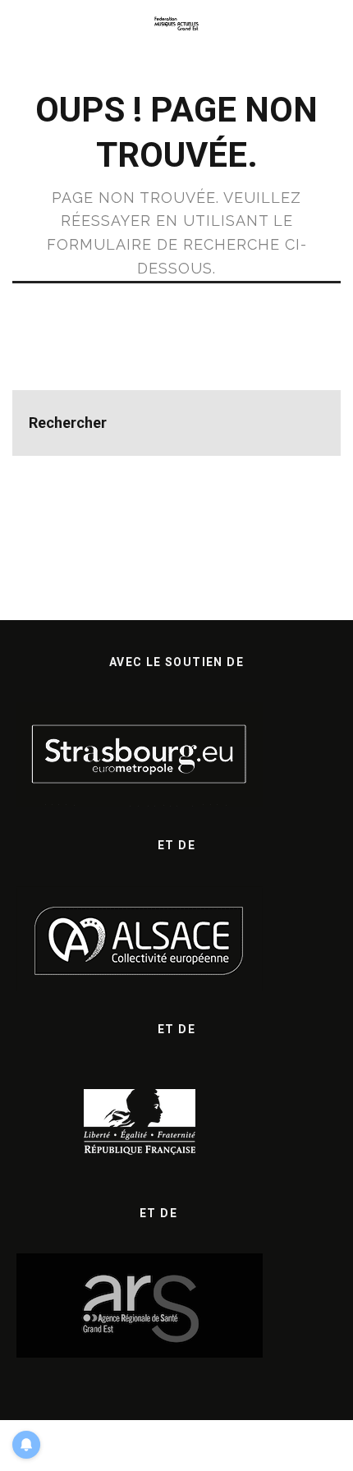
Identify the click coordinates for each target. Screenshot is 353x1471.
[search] (308, 423)
